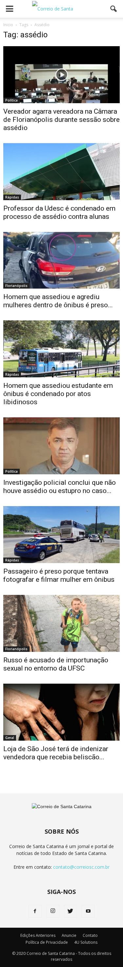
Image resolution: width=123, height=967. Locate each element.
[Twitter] (70, 911)
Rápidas (12, 197)
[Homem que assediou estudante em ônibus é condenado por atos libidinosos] (61, 348)
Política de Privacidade (47, 942)
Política (11, 100)
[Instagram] (52, 911)
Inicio (8, 25)
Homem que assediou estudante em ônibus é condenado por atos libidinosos (58, 394)
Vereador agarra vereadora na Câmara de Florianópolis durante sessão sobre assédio (61, 119)
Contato (90, 935)
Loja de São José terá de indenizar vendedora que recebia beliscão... (55, 753)
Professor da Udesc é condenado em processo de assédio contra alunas (59, 212)
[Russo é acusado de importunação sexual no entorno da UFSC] (61, 623)
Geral (9, 737)
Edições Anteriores (37, 935)
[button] (114, 9)
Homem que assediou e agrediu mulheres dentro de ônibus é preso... (58, 301)
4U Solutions (85, 942)
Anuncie (69, 935)
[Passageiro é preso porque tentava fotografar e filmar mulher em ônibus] (61, 534)
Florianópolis (16, 285)
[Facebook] (35, 911)
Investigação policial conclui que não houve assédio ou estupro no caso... (59, 487)
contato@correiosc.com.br (81, 867)
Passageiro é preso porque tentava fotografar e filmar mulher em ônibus (58, 575)
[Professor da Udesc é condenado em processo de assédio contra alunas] (61, 171)
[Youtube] (88, 911)
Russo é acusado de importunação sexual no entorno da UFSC (55, 664)
